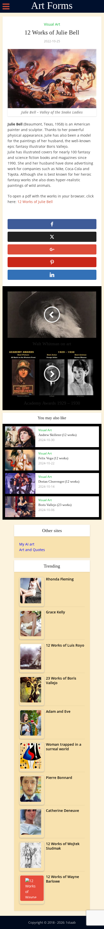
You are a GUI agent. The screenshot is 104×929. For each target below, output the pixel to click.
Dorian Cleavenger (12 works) (58, 481)
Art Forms (52, 5)
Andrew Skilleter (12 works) (57, 435)
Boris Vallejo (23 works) (54, 505)
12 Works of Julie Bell (35, 201)
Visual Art (52, 24)
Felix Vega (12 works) (53, 458)
